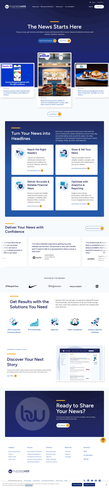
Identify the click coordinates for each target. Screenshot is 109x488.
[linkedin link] (88, 481)
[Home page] (15, 6)
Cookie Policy (28, 485)
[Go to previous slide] (5, 252)
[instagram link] (100, 481)
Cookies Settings (77, 484)
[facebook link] (96, 481)
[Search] (90, 2)
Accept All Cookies (89, 484)
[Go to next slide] (104, 252)
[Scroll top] (103, 440)
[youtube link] (92, 480)
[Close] (106, 484)
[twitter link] (84, 481)
